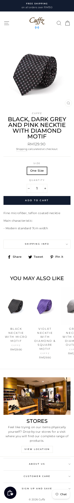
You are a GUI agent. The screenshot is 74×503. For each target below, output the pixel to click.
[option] (37, 5)
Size (37, 163)
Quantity (37, 180)
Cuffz (37, 113)
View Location (37, 449)
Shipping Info (37, 244)
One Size (37, 170)
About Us (37, 464)
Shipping (22, 149)
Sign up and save (37, 488)
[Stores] (37, 396)
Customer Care (37, 476)
